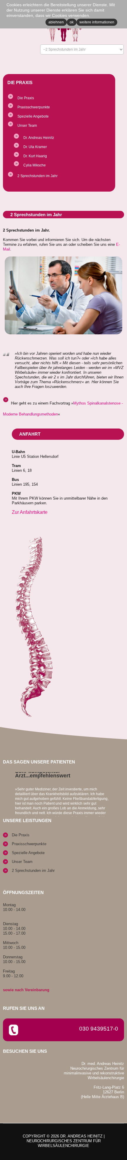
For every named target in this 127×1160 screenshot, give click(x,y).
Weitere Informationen (96, 22)
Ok (72, 22)
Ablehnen (56, 22)
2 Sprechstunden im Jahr (37, 176)
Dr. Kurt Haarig (35, 156)
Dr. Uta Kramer (35, 147)
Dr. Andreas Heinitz (38, 138)
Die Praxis (25, 98)
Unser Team (27, 125)
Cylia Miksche (34, 165)
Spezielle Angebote (33, 116)
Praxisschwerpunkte (33, 107)
